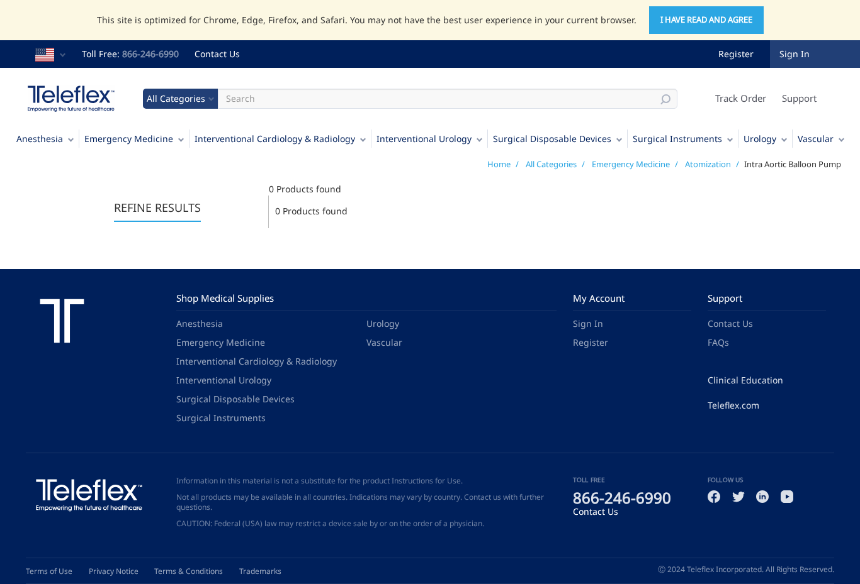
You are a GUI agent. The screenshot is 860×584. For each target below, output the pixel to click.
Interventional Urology (424, 139)
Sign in (794, 54)
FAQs (718, 342)
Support (799, 98)
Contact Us (217, 54)
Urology (760, 139)
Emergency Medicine (128, 139)
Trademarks (260, 571)
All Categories (551, 164)
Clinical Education (745, 380)
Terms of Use (49, 571)
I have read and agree (706, 19)
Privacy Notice (114, 571)
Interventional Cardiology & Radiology (275, 139)
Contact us (482, 497)
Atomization (708, 164)
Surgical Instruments (677, 139)
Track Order (740, 98)
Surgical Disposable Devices (552, 139)
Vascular (816, 139)
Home (499, 164)
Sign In (588, 323)
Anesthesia (39, 139)
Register (736, 54)
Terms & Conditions (188, 571)
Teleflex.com (733, 405)
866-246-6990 (150, 54)
